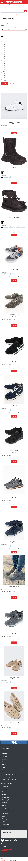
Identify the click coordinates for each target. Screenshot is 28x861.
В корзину (14, 133)
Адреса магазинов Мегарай (9, 774)
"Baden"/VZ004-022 (14, 496)
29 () (4, 54)
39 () (4, 65)
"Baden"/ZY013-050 (14, 450)
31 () (4, 58)
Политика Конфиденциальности (10, 777)
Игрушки (4, 805)
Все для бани (5, 797)
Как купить (4, 753)
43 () (4, 75)
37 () (4, 44)
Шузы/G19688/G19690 (14, 217)
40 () (4, 80)
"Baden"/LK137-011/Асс (14, 314)
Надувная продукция (7, 810)
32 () (4, 60)
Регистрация (8, 858)
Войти (3, 858)
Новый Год (5, 813)
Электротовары (6, 824)
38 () (4, 46)
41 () (4, 67)
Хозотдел (4, 794)
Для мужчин (5, 786)
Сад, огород (5, 819)
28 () (4, 52)
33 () (4, 61)
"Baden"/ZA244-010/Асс (14, 722)
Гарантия (4, 762)
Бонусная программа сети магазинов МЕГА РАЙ (13, 770)
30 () (4, 56)
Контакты (4, 764)
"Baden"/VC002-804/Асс (14, 586)
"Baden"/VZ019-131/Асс (14, 631)
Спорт (3, 821)
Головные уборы (6, 800)
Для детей (4, 792)
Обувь (3, 816)
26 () (4, 48)
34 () (4, 63)
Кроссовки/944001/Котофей (14, 122)
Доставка (4, 756)
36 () (4, 42)
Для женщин (5, 789)
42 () (4, 71)
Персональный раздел (6, 849)
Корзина (4, 860)
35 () (4, 41)
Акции (3, 767)
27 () (4, 50)
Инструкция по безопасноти (9, 779)
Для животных (5, 802)
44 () (4, 77)
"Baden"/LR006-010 (14, 360)
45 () (4, 79)
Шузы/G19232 (14, 167)
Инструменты (5, 808)
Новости (4, 751)
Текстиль (4, 827)
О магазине (5, 759)
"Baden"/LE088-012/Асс (14, 541)
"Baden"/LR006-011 (14, 405)
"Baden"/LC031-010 (14, 269)
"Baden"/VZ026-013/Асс (14, 677)
